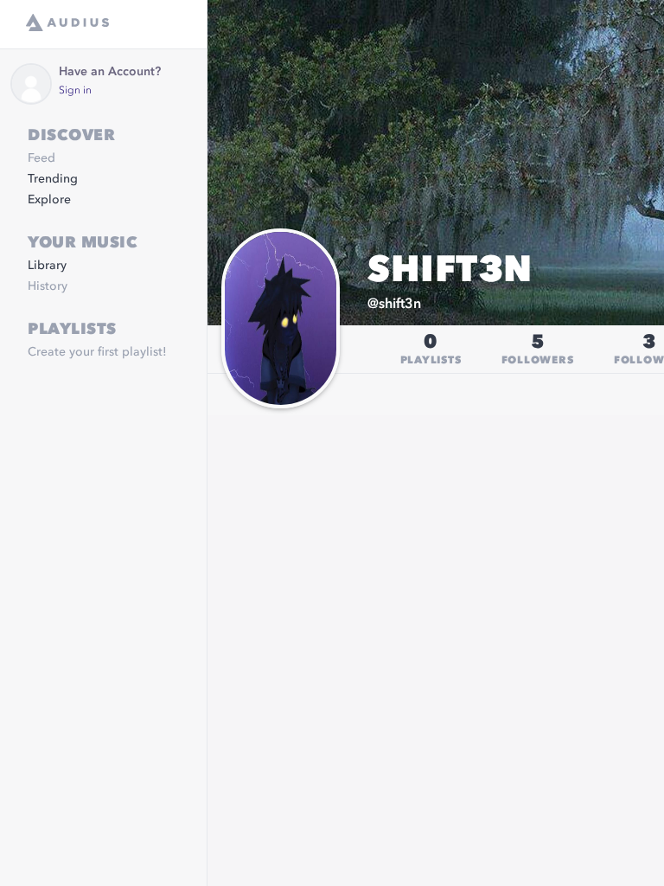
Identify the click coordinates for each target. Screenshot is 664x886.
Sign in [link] (75, 91)
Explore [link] (49, 200)
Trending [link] (53, 179)
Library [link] (47, 266)
